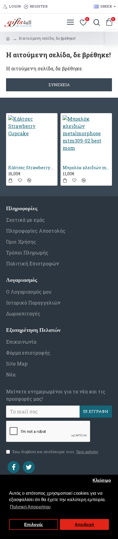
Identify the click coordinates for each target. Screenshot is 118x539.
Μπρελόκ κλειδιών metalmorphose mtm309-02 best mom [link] (86, 167)
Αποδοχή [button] (84, 524)
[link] (111, 37)
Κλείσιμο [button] (102, 480)
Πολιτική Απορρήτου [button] (30, 506)
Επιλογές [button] (33, 524)
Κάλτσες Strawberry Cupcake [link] (31, 167)
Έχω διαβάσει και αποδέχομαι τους (55, 451)
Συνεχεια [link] (59, 84)
